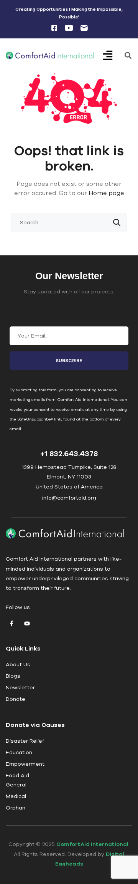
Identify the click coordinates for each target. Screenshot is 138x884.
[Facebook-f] (11, 623)
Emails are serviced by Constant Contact (64, 428)
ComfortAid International (92, 844)
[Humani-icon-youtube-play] (69, 28)
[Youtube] (27, 623)
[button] (113, 56)
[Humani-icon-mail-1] (83, 28)
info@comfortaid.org (69, 498)
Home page (106, 192)
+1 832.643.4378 (69, 453)
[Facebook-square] (54, 28)
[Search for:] (69, 222)
